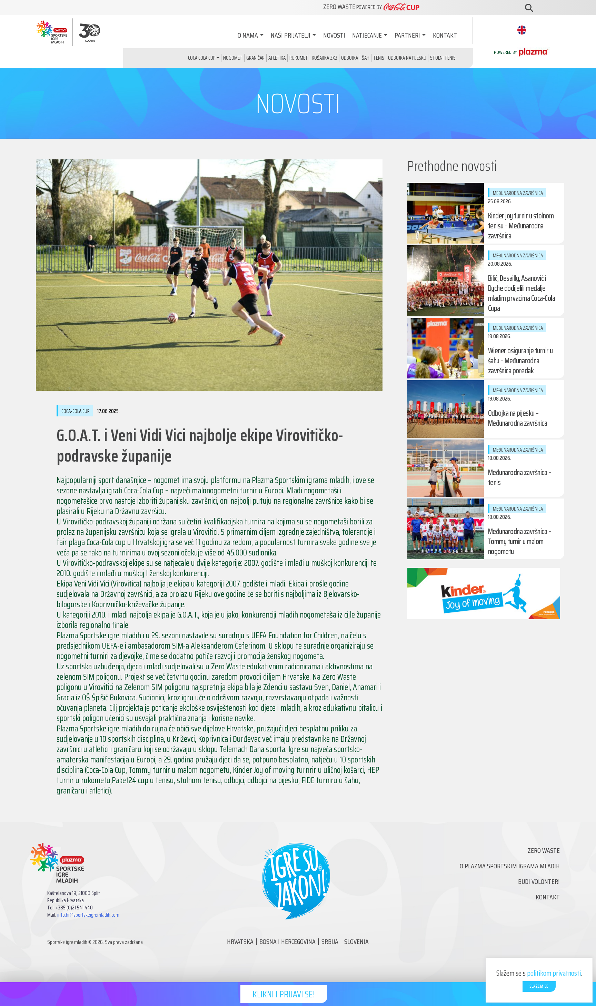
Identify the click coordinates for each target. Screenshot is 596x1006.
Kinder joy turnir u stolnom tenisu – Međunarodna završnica (521, 226)
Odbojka (349, 58)
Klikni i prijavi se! (283, 994)
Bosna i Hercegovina (287, 941)
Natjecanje (367, 35)
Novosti (334, 35)
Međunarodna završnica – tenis (520, 477)
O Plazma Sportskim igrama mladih (510, 865)
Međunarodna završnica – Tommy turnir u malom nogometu (520, 541)
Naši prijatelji (290, 35)
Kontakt (445, 35)
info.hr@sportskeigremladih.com (88, 915)
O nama (248, 35)
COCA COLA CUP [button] (201, 58)
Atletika (277, 58)
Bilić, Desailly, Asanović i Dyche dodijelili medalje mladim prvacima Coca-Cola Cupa (521, 293)
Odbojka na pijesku (407, 58)
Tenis (378, 58)
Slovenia (356, 941)
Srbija (329, 941)
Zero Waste (544, 850)
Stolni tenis (443, 58)
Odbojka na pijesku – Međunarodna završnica (517, 418)
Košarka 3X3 (324, 58)
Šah (365, 58)
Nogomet (232, 58)
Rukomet (298, 58)
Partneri (407, 35)
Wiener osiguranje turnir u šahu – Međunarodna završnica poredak (520, 361)
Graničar (255, 58)
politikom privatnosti (554, 973)
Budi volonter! (539, 881)
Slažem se (539, 986)
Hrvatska (240, 941)
